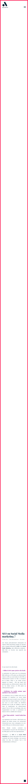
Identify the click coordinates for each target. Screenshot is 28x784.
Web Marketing (15, 639)
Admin (23, 639)
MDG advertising (11, 644)
